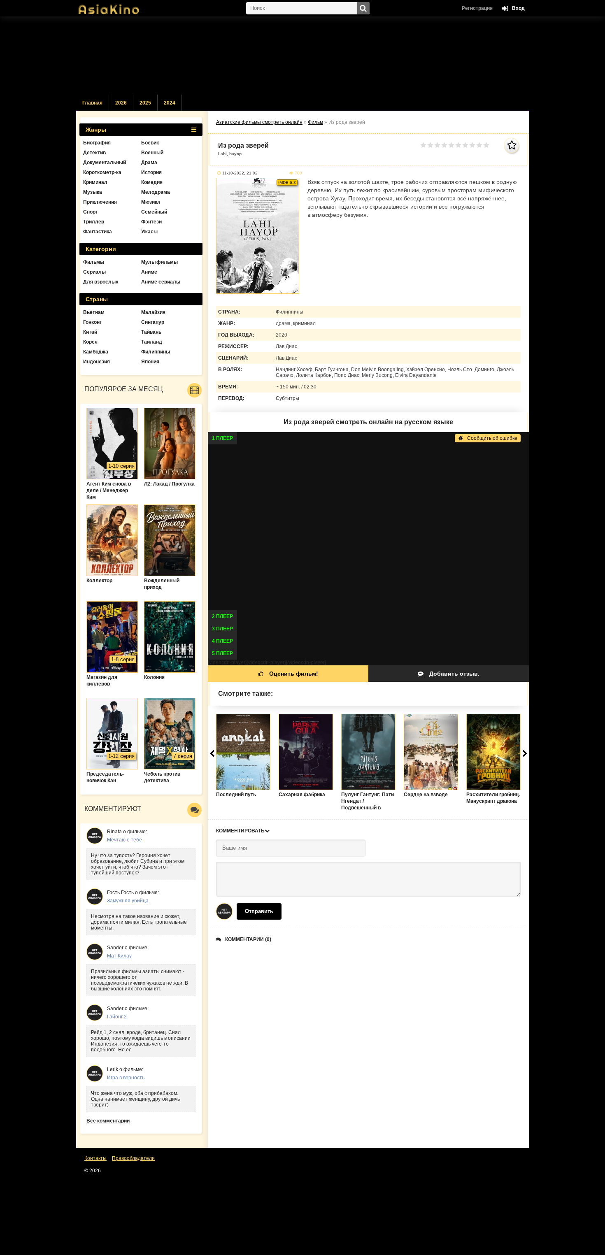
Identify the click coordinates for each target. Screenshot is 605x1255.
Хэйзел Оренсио (425, 369)
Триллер (93, 222)
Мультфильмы (159, 262)
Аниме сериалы (160, 282)
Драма (149, 162)
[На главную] (117, 6)
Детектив (94, 153)
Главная (92, 103)
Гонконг (92, 322)
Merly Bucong (377, 375)
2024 (169, 103)
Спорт (90, 212)
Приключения (100, 202)
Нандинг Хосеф (294, 369)
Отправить (259, 911)
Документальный (104, 162)
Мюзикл (151, 202)
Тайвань (151, 332)
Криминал (95, 182)
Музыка (92, 192)
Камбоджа (95, 352)
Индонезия (96, 362)
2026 (121, 103)
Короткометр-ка (102, 172)
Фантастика (97, 232)
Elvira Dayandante (416, 375)
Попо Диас (346, 375)
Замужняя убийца (128, 901)
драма (283, 323)
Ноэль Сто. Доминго (470, 369)
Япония (150, 362)
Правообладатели (133, 1158)
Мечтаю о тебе (124, 840)
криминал (304, 323)
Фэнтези (151, 222)
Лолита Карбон (314, 375)
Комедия (152, 182)
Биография (97, 143)
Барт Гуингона (332, 369)
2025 (145, 103)
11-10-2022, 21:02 (240, 173)
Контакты (95, 1158)
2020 (281, 335)
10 (486, 145)
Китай (90, 332)
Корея (90, 342)
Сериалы (94, 272)
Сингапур (152, 322)
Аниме (149, 272)
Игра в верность (125, 1078)
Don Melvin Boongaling (377, 369)
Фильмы (93, 262)
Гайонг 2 (117, 1017)
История (151, 172)
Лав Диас (286, 346)
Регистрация (477, 8)
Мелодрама (155, 192)
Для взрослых (101, 282)
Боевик (150, 143)
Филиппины (289, 312)
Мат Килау (119, 956)
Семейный (154, 212)
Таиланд (151, 342)
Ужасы (149, 232)
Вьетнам (94, 312)
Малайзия (153, 312)
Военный (152, 153)
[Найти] (363, 8)
